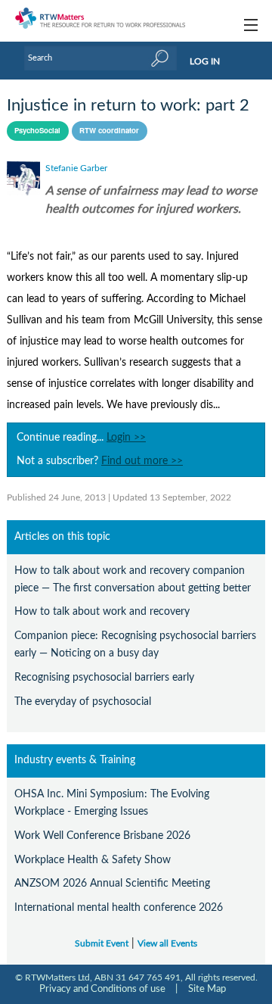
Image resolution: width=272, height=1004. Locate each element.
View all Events (167, 944)
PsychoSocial (37, 130)
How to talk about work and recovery (102, 611)
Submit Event (101, 944)
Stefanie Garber (76, 168)
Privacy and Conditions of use (102, 989)
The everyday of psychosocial (82, 701)
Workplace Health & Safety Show (92, 859)
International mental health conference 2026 (118, 907)
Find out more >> (142, 461)
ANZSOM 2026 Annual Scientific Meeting (112, 883)
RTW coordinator (109, 130)
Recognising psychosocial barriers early (104, 677)
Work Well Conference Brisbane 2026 (102, 835)
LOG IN (205, 61)
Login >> (126, 437)
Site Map (207, 989)
